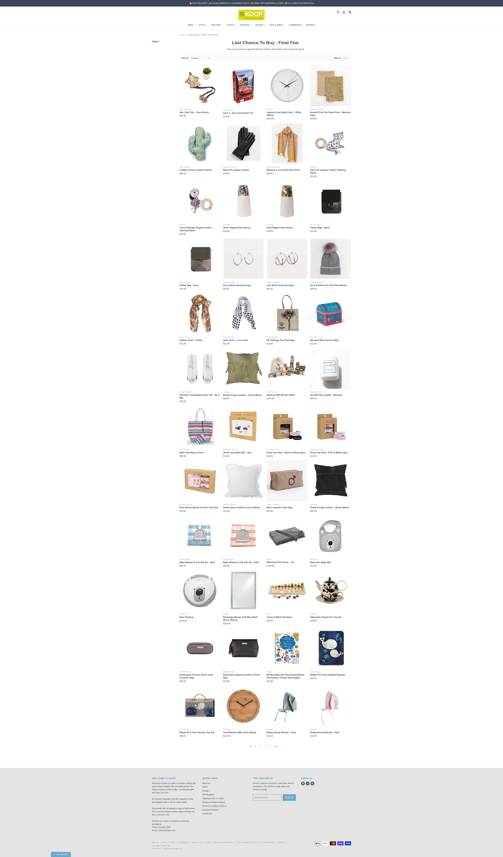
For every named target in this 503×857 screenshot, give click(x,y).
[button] (272, 19)
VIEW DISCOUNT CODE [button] (251, 48)
